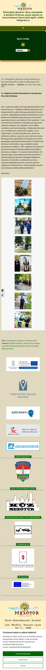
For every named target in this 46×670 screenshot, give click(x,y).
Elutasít (23, 666)
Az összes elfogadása (23, 654)
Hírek (34, 84)
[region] (23, 649)
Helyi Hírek (28, 84)
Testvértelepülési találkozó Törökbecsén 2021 (21, 341)
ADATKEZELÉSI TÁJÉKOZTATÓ (20, 647)
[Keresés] (29, 50)
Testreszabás (23, 660)
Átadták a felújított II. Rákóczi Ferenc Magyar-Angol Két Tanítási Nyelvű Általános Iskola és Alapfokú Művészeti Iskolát (21, 346)
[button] (23, 28)
